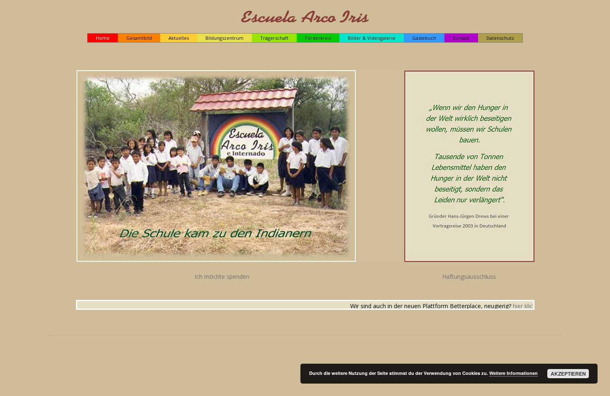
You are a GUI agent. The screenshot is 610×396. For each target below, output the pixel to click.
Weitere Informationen (513, 373)
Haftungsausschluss (469, 276)
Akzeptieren (568, 373)
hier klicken (516, 306)
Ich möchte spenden (222, 276)
